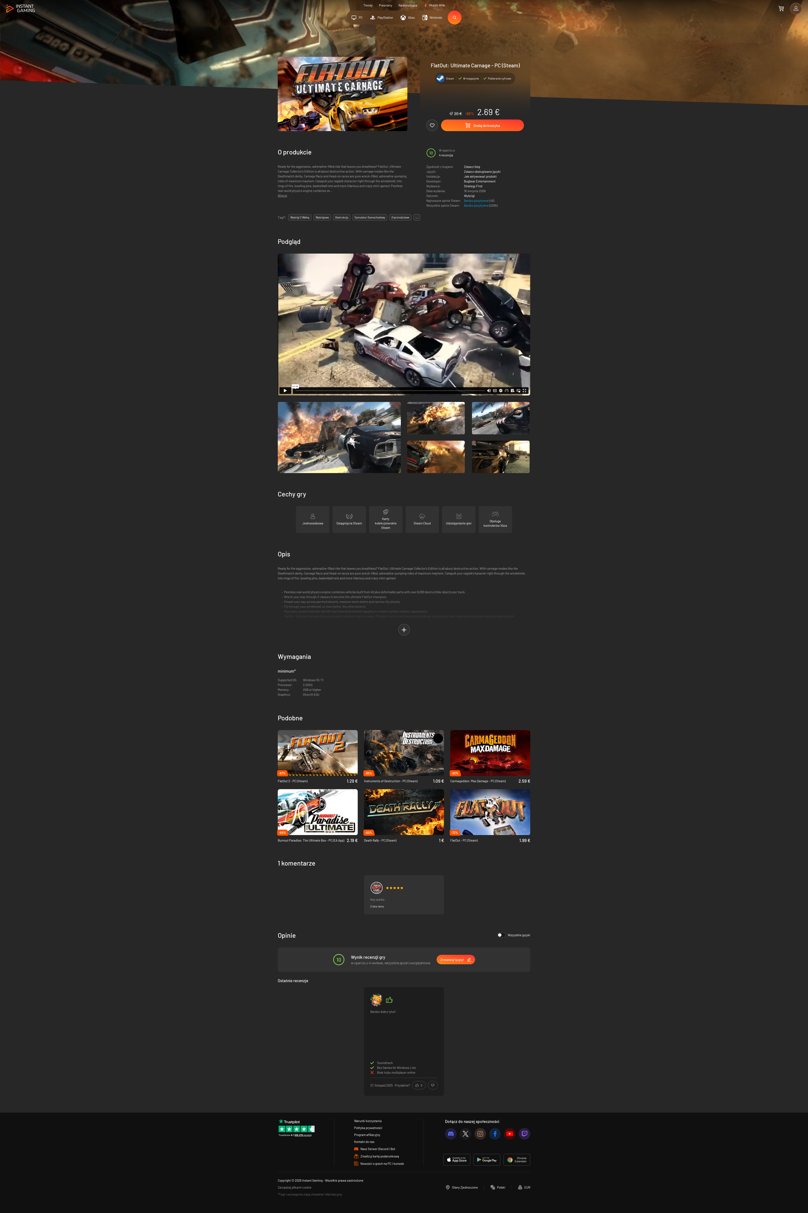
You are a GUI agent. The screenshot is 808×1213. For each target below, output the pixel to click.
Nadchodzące (408, 5)
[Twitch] (524, 1134)
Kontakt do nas (364, 1142)
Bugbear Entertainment (480, 181)
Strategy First (473, 186)
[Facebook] (495, 1134)
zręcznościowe (400, 217)
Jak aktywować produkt (480, 176)
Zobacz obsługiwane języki (482, 171)
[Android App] (486, 1160)
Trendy (368, 5)
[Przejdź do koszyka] (781, 8)
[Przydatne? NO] (433, 1085)
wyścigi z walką (299, 217)
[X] (465, 1134)
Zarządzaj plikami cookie (294, 1187)
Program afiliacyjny (367, 1135)
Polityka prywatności (368, 1128)
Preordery (385, 5)
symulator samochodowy (370, 217)
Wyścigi (469, 196)
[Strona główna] (20, 9)
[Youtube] (510, 1134)
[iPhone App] (456, 1160)
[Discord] (451, 1134)
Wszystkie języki (519, 935)
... (417, 217)
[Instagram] (480, 1134)
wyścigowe (322, 217)
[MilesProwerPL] (376, 1000)
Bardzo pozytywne (476, 200)
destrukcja (341, 217)
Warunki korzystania (368, 1121)
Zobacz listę (472, 167)
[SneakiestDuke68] (376, 888)
